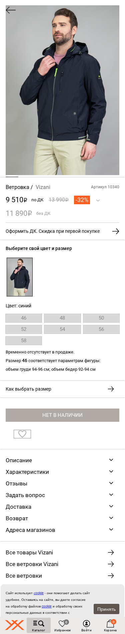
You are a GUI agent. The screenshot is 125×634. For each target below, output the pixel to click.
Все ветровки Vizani (32, 564)
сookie (39, 593)
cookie (47, 606)
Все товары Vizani (29, 552)
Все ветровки (24, 575)
